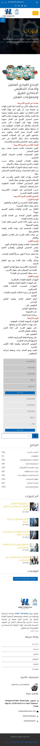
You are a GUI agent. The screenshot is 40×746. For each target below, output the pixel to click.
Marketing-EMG (18, 742)
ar (2, 3)
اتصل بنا (35, 669)
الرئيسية (35, 39)
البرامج (35, 654)
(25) (3, 468)
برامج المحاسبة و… (31, 487)
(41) (3, 464)
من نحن (35, 649)
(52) (3, 460)
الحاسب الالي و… (32, 452)
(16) (3, 472)
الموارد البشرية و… (31, 479)
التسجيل (20, 393)
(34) (3, 452)
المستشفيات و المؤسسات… (27, 475)
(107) (4, 487)
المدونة (35, 664)
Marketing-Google (31, 742)
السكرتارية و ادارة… (31, 464)
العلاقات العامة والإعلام (29, 460)
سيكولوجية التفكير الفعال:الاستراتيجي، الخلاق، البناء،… (16, 507)
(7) (3, 456)
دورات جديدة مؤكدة (31, 472)
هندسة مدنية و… (32, 483)
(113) (3, 479)
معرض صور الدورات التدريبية (25, 579)
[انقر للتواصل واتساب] (37, 3)
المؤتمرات (34, 456)
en (6, 3)
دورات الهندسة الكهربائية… (28, 468)
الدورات (28, 39)
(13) (3, 483)
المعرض (35, 659)
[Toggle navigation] (35, 13)
